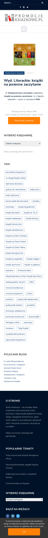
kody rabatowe (12, 195)
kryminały (10, 207)
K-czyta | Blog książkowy (14, 361)
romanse (9, 328)
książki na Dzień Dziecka (16, 236)
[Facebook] (20, 7)
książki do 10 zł (30, 212)
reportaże (28, 322)
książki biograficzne (26, 207)
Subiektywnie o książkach (14, 374)
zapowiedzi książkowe (15, 340)
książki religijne (33, 259)
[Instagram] (23, 7)
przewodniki (34, 316)
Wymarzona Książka (12, 381)
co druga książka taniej (15, 178)
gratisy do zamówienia (15, 189)
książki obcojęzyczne (14, 253)
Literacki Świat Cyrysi (12, 368)
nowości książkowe (14, 293)
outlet (29, 293)
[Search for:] (12, 2)
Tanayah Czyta (10, 378)
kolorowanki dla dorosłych (17, 201)
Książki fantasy (32, 218)
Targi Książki (23, 328)
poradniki (31, 305)
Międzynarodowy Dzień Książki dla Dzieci (24, 276)
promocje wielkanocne (15, 311)
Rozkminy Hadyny (11, 371)
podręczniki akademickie (27, 299)
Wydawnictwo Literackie (14, 73)
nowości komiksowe (14, 288)
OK (24, 531)
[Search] (42, 2)
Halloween (35, 189)
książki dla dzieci (13, 212)
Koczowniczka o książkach (14, 364)
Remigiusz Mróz (12, 322)
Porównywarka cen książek (17, 483)
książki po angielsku (14, 259)
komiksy (36, 201)
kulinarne (9, 270)
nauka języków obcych (15, 282)
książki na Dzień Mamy (15, 247)
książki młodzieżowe (14, 230)
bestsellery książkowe (15, 172)
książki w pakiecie (32, 264)
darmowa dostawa (14, 184)
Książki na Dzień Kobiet (16, 241)
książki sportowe (13, 264)
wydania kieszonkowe (15, 334)
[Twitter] (27, 7)
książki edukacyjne (13, 218)
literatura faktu (24, 270)
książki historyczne (14, 224)
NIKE (31, 282)
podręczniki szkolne (14, 305)
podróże (9, 299)
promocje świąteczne (15, 316)
